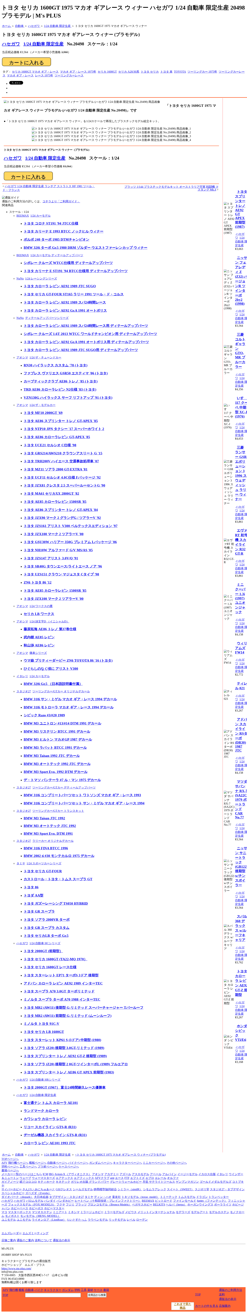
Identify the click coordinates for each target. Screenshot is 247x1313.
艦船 (21, 1289)
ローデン (142, 1219)
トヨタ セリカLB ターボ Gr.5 (46, 936)
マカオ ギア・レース (20, 75)
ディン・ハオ (102, 1196)
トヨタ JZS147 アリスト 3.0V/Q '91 (51, 558)
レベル (131, 1219)
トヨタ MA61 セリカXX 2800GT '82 (51, 493)
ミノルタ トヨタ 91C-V (41, 1024)
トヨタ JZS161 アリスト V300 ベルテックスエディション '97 (71, 526)
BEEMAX (22, 215)
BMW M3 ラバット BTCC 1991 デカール (55, 747)
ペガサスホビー (142, 1204)
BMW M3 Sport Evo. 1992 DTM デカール (56, 772)
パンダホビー (65, 1200)
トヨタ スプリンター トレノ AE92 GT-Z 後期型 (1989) (65, 1056)
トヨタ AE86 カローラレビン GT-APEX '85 (57, 437)
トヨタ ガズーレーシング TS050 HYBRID (56, 903)
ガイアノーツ (10, 1181)
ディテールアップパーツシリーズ (47, 317)
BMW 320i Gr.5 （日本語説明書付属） (53, 684)
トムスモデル (186, 1196)
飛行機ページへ (18, 1162)
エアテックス (64, 1177)
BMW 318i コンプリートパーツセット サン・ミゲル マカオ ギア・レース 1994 (84, 803)
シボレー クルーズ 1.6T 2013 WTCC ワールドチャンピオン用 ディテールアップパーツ (90, 334)
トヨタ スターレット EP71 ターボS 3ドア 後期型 (61, 975)
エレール (160, 1177)
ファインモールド (184, 1200)
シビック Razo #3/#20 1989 (44, 715)
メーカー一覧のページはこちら (21, 1174)
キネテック (63, 1181)
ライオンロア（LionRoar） (49, 1219)
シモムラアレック (154, 1189)
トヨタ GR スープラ (39, 911)
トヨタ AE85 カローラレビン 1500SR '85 (55, 502)
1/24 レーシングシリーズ (41, 278)
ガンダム (68, 1289)
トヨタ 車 (166, 71)
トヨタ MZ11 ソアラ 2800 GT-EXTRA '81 (56, 469)
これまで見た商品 (182, 1306)
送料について (43, 1240)
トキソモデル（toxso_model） (140, 1196)
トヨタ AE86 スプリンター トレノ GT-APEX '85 (61, 421)
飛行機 (13, 1289)
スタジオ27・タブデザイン (227, 1189)
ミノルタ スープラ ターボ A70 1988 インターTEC (62, 999)
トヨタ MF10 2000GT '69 (43, 413)
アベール (155, 1174)
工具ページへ (28, 1166)
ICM (45, 1174)
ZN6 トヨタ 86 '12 (38, 582)
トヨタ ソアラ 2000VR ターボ (47, 919)
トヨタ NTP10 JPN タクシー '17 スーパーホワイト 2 (64, 429)
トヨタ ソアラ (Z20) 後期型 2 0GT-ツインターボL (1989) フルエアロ (76, 1064)
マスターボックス (19, 1212)
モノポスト (12, 1215)
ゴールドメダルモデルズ (215, 1181)
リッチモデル (117, 1219)
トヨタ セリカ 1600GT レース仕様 (50, 967)
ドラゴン (202, 1196)
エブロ (149, 1177)
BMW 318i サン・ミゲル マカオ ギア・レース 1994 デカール (70, 699)
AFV (4, 1162)
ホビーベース (19, 1208)
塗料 (77, 1289)
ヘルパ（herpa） (176, 1204)
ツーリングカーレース (69, 75)
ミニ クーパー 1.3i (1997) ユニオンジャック (240, 598)
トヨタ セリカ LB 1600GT (44, 1032)
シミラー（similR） (130, 1189)
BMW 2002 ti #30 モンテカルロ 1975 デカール (59, 856)
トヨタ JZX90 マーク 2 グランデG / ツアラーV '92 (62, 518)
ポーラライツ (222, 1204)
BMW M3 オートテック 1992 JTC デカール (57, 764)
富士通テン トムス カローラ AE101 (51, 1103)
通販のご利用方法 (230, 1289)
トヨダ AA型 (33, 895)
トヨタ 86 (31, 887)
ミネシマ (74, 1212)
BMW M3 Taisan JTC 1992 (44, 818)
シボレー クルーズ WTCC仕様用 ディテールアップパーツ (68, 263)
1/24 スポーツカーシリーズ (44, 863)
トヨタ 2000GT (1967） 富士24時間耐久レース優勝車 (65, 1087)
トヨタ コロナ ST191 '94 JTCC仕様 (51, 223)
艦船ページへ (37, 1162)
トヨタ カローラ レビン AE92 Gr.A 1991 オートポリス (65, 310)
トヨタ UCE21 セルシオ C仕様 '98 (50, 445)
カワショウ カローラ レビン (45, 1119)
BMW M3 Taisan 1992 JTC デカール (52, 756)
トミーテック (168, 1196)
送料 (222, 1294)
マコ (4, 1212)
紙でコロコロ (28, 1181)
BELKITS (159, 1204)
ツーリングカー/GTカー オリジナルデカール (61, 691)
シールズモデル (83, 1189)
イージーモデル (187, 1174)
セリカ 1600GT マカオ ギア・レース (35, 71)
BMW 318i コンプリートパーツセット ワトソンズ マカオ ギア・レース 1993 (82, 795)
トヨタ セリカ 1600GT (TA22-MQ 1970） (55, 959)
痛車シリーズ (38, 652)
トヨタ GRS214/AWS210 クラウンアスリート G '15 (63, 453)
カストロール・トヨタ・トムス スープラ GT (58, 879)
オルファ (173, 1177)
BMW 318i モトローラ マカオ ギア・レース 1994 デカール (69, 707)
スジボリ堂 (202, 1189)
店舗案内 (225, 1305)
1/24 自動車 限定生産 (43, 44)
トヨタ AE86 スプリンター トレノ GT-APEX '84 (61, 510)
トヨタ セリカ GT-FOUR (43, 871)
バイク (39, 1289)
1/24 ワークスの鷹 (41, 606)
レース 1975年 (44, 75)
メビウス (131, 1212)
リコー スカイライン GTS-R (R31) (50, 1127)
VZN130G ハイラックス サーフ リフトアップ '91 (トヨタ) (68, 397)
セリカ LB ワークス (39, 614)
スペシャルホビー (13, 1193)
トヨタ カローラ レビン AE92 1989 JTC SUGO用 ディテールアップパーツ (81, 350)
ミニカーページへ (154, 1162)
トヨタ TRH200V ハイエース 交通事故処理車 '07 (61, 461)
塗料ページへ (10, 1166)
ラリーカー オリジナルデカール (53, 840)
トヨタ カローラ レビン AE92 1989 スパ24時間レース (65, 302)
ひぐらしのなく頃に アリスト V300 (51, 669)
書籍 (106, 1289)
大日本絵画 (41, 1196)
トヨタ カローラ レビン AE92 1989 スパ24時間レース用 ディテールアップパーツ (86, 326)
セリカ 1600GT (107, 71)
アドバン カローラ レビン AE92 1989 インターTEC (63, 983)
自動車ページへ (57, 1162)
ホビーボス (36, 1208)
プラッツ (81, 1204)
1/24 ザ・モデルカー (42, 405)
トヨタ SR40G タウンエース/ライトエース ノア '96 (63, 566)
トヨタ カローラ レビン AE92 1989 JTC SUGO (60, 286)
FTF (126, 1177)
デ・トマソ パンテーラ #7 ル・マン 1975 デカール (62, 780)
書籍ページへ (10, 1170)
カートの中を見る (206, 1305)
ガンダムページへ (100, 1162)
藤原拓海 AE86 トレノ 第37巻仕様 (50, 629)
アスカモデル (140, 1174)
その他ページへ (177, 1162)
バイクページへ (78, 1162)
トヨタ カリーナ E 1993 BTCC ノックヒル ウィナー (63, 231)
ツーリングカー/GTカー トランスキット (58, 810)
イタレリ (22, 676)
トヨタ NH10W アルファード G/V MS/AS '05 (58, 550)
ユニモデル (8, 1219)
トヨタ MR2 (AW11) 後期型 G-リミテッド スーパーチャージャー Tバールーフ (83, 1007)
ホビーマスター (54, 1208)
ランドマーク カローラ (41, 1111)
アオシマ (22, 357)
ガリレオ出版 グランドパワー (90, 1181)
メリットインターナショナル (156, 1212)
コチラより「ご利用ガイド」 (61, 201)
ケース (98, 1289)
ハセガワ (13, 158)
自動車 (19, 1154)
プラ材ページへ (48, 1166)
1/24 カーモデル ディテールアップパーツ (56, 255)
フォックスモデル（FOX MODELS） (32, 1204)
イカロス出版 (207, 1174)
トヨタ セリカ (150, 71)
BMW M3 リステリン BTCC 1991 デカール (57, 731)
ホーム (6, 1154)
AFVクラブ (102, 1177)
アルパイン (169, 1174)
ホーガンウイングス (200, 1204)
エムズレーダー (11, 1233)
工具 (84, 1289)
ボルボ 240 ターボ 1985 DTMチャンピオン (56, 239)
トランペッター (218, 1196)
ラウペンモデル (98, 1219)
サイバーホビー (11, 1189)
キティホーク (46, 1181)
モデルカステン (219, 1212)
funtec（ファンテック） (212, 1200)
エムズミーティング (35, 1233)
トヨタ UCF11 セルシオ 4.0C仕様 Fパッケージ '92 (62, 477)
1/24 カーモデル (40, 215)
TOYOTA (180, 71)
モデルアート (199, 1212)
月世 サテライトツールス (158, 1181)
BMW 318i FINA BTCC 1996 (46, 848)
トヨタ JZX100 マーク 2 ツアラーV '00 (54, 534)
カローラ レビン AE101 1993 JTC (50, 1143)
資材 (90, 1289)
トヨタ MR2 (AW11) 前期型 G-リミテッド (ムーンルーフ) (67, 1016)
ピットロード (163, 1200)
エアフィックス (84, 1177)
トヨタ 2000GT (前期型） (43, 951)
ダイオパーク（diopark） (17, 1196)
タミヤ (20, 863)
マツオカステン (42, 1212)
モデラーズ (183, 1212)
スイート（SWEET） (180, 1189)
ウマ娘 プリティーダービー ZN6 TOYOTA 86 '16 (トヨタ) (68, 660)
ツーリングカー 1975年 (202, 71)
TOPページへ (10, 1159)
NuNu (20, 278)
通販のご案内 (25, 1240)
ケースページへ (69, 1166)
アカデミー (111, 1174)
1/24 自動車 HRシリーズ (44, 1079)
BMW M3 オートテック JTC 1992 (50, 826)
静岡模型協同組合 (105, 1189)
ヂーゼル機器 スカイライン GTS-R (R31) (55, 1135)
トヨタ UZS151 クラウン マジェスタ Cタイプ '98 (61, 574)
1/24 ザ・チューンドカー (45, 357)
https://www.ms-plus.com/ (16, 1268)
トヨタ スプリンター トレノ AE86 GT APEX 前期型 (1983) (69, 1072)
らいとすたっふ (77, 1219)
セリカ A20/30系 (128, 71)
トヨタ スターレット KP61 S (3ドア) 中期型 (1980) (62, 1040)
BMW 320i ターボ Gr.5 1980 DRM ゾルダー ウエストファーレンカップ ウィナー (85, 248)
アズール (125, 1174)
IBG (51, 1174)
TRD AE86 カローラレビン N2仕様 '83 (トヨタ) (60, 389)
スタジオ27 (23, 691)
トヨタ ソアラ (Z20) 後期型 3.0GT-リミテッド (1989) (64, 1048)
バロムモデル (34, 1200)
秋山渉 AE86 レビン (39, 645)
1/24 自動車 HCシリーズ (44, 943)
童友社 (116, 1196)
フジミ (70, 1204)
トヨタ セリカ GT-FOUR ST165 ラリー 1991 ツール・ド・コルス (74, 294)
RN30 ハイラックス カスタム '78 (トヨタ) (55, 365)
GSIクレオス (64, 1189)
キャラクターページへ (127, 1162)
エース (119, 1177)
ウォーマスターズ (43, 1177)
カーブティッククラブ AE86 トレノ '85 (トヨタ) (60, 381)
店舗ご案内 (8, 1240)
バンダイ (50, 1200)
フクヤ (60, 1204)
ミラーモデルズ (114, 1212)
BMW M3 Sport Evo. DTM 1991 (48, 833)
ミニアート (60, 1212)
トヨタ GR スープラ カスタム (46, 928)
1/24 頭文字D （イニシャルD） (49, 621)
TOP (5, 1295)
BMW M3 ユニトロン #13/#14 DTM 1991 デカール (62, 723)
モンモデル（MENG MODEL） (40, 1215)
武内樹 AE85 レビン (39, 637)
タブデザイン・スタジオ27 (66, 1196)
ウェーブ (25, 1177)
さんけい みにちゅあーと (38, 1189)
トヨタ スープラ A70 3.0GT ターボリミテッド (59, 991)
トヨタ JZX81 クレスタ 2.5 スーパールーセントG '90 (64, 485)
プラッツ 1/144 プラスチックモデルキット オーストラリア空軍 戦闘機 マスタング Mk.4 (171, 188)
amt (112, 1177)
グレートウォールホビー (126, 1181)
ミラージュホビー (91, 1212)
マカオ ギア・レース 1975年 (78, 71)
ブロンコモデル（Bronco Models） (109, 1204)
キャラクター (52, 1289)
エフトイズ (137, 1177)
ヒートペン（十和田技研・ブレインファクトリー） (107, 1200)
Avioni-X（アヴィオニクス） (72, 1174)
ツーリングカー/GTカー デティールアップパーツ (64, 787)
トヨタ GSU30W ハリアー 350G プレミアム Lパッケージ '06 (70, 542)
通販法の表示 (61, 1240)
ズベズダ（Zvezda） (38, 1193)
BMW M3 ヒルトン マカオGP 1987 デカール (58, 739)
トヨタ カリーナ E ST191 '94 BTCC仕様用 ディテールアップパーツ (76, 271)
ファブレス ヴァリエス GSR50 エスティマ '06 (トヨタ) (66, 373)
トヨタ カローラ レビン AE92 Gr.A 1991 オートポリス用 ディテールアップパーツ (86, 342)
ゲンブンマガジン (187, 1181)
